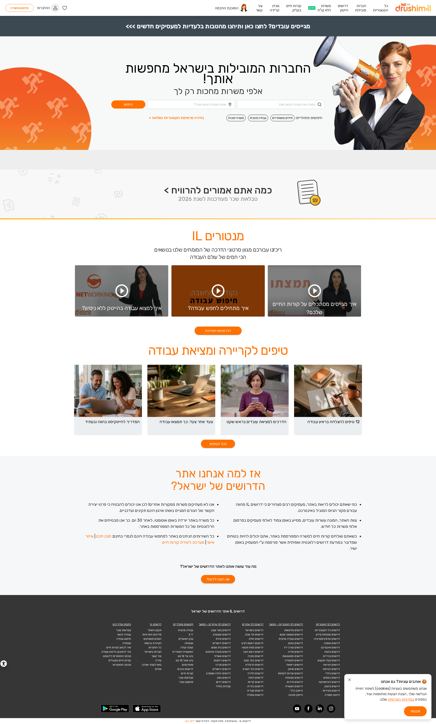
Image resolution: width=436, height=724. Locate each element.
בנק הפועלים (185, 638)
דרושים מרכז (223, 664)
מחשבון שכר (186, 682)
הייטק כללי (296, 690)
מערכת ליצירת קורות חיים (183, 542)
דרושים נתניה (255, 656)
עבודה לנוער (124, 634)
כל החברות (155, 647)
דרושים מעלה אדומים (218, 651)
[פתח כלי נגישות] (3, 663)
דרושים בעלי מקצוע (328, 660)
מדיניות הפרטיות (151, 634)
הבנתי (415, 711)
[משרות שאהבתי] (64, 8)
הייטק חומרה (332, 695)
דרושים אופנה (332, 643)
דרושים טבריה (255, 690)
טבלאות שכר (185, 677)
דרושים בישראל (254, 630)
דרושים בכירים (331, 656)
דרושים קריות (255, 682)
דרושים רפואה (294, 664)
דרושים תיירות (295, 682)
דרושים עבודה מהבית (291, 638)
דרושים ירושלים (222, 643)
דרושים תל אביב (254, 634)
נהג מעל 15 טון (184, 660)
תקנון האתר (154, 630)
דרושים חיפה (255, 677)
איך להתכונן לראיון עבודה (116, 651)
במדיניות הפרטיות (401, 699)
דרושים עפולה (255, 695)
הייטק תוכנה (295, 695)
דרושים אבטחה (294, 677)
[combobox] (281, 104)
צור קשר (156, 656)
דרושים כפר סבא (253, 660)
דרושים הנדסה (331, 669)
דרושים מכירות (331, 690)
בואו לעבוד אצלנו (151, 664)
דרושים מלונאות (293, 630)
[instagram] (331, 708)
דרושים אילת (223, 638)
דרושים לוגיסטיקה (329, 682)
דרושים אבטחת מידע (328, 634)
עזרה (158, 660)
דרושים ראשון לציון (252, 643)
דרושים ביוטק (332, 686)
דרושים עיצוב (295, 643)
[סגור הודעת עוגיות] (349, 680)
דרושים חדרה (255, 673)
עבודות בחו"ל (223, 686)
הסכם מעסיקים (152, 638)
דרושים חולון (256, 638)
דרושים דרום (223, 682)
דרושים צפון (224, 677)
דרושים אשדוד (222, 656)
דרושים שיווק (295, 669)
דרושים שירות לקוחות (290, 673)
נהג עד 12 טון (185, 656)
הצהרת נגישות (152, 643)
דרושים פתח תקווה (252, 647)
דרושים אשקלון (222, 634)
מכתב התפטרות (122, 664)
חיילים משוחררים (282, 118)
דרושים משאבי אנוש (291, 634)
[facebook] (308, 708)
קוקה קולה (187, 647)
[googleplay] (115, 708)
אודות (158, 669)
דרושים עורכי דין (293, 647)
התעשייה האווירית (182, 651)
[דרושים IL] (413, 8)
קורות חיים (187, 673)
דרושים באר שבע (221, 630)
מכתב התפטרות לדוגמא (117, 656)
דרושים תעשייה (294, 686)
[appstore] (147, 708)
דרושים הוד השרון (253, 669)
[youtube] (297, 708)
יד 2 (191, 634)
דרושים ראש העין (253, 651)
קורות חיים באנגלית (119, 660)
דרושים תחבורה (294, 660)
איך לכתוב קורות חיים (118, 647)
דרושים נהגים (185, 669)
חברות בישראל (152, 651)
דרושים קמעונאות (292, 656)
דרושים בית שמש (221, 647)
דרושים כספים (331, 677)
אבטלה (127, 643)
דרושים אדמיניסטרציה (327, 638)
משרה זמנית (236, 118)
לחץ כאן (190, 721)
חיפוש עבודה (123, 638)
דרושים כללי (332, 673)
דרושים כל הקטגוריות (327, 630)
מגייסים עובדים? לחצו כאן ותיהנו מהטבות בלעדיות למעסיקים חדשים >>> (218, 26)
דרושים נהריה (255, 686)
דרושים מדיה (295, 651)
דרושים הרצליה (254, 664)
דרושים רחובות (222, 660)
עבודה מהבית (258, 118)
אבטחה (189, 643)
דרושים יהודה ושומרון (218, 673)
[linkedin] (320, 708)
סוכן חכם (103, 536)
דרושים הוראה (331, 664)
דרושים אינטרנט (330, 647)
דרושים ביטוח (332, 651)
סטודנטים (187, 664)
